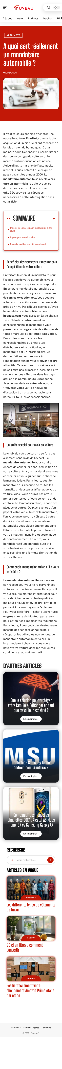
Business (31, 897)
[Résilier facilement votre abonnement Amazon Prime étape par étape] (31, 969)
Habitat (31, 938)
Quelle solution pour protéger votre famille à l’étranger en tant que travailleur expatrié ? (31, 705)
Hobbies (31, 978)
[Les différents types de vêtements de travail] (31, 888)
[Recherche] (48, 7)
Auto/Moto (13, 35)
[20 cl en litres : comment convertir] (31, 928)
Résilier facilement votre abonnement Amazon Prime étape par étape (30, 990)
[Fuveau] (24, 7)
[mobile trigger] (6, 7)
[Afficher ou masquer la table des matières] (45, 219)
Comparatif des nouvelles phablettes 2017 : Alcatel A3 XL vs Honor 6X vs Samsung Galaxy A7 (31, 820)
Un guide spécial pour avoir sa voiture (23, 237)
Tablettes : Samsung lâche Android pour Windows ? (31, 765)
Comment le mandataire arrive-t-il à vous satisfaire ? (28, 244)
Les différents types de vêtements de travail (31, 907)
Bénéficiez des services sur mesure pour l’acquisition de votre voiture (31, 229)
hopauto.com (12, 315)
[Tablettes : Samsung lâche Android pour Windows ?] (31, 756)
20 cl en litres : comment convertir (25, 947)
